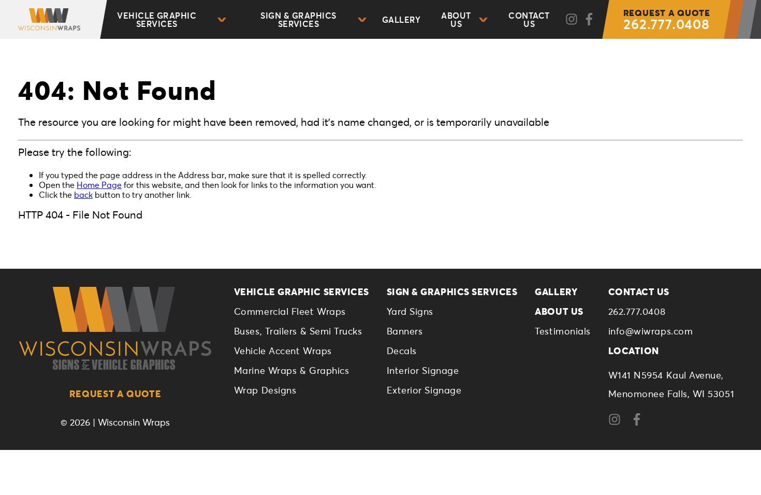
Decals (402, 350)
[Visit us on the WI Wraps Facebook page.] (641, 422)
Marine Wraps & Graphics (291, 370)
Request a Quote (115, 393)
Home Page (99, 184)
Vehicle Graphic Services (156, 19)
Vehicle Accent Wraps (283, 350)
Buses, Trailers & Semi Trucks (298, 331)
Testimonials (562, 331)
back (83, 194)
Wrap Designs (265, 390)
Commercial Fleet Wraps (290, 311)
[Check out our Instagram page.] (571, 19)
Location (633, 350)
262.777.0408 (666, 20)
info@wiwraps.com (650, 331)
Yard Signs (410, 311)
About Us (456, 19)
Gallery (401, 19)
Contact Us (528, 19)
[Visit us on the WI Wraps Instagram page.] (618, 422)
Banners (405, 331)
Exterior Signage (424, 390)
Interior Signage (423, 370)
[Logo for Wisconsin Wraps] (45, 19)
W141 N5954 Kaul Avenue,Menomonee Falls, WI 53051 (671, 384)
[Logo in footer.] (115, 328)
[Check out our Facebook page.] (589, 19)
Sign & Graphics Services (298, 19)
